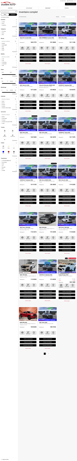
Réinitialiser (15, 26)
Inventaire (10, 8)
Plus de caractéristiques (28, 98)
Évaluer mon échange (28, 57)
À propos (67, 8)
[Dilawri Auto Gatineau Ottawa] (8, 3)
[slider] (1, 74)
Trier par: (57, 16)
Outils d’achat (29, 8)
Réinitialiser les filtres (5, 17)
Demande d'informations (28, 60)
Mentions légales (28, 63)
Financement (48, 8)
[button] (19, 29)
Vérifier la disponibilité (28, 54)
